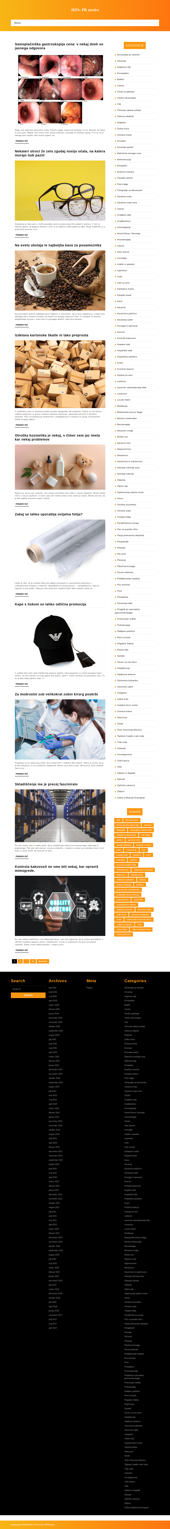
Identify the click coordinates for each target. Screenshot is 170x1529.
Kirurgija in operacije (127, 326)
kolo (143, 850)
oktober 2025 (54, 1026)
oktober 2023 (54, 1130)
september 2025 (56, 1031)
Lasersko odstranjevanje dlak (131, 387)
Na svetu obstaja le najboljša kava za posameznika (58, 245)
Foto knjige (122, 184)
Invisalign (122, 258)
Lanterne (121, 381)
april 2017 (53, 1328)
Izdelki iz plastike (126, 264)
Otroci (120, 498)
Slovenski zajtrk (125, 687)
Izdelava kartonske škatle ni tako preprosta (51, 335)
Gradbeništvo (124, 221)
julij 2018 (52, 1302)
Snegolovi (122, 693)
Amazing (121, 61)
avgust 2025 (54, 1035)
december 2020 (55, 1237)
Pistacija (121, 560)
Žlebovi (120, 791)
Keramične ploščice (127, 313)
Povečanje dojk (124, 603)
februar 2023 (54, 1147)
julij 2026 (52, 988)
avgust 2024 (54, 1087)
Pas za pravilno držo (127, 529)
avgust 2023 (54, 1134)
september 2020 (56, 1250)
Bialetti (120, 79)
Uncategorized (124, 754)
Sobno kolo (122, 699)
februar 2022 (54, 1186)
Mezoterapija (123, 424)
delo (118, 820)
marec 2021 (54, 1229)
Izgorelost (122, 270)
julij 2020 (52, 1259)
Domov (17, 23)
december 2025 (55, 1018)
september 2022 (56, 1160)
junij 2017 (53, 1319)
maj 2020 (53, 1263)
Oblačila (121, 480)
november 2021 (55, 1199)
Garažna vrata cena (127, 202)
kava (119, 850)
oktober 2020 (54, 1246)
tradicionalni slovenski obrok (139, 919)
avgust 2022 (54, 1164)
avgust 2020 (54, 1255)
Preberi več (22, 142)
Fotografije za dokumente (129, 190)
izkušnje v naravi (143, 845)
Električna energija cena (129, 153)
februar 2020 (54, 1272)
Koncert (121, 332)
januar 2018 (54, 1311)
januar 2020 (54, 1276)
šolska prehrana (124, 934)
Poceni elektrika (125, 572)
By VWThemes (48, 1525)
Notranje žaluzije (125, 474)
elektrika (147, 825)
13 (33, 961)
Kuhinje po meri (125, 375)
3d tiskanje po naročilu (128, 55)
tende (119, 919)
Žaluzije (121, 779)
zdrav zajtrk (122, 929)
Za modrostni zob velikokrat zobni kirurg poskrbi (56, 694)
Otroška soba (124, 511)
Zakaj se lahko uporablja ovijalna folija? (49, 514)
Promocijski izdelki (126, 619)
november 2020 (55, 1242)
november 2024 (55, 1074)
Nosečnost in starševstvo (130, 461)
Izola (119, 276)
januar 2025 (54, 1065)
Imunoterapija (124, 239)
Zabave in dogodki (126, 773)
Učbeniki (121, 748)
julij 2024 (52, 1091)
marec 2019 (54, 1289)
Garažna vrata (124, 196)
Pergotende (123, 541)
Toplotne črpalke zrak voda (130, 736)
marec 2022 (54, 1181)
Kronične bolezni (125, 369)
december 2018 (55, 1293)
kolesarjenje (131, 850)
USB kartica (123, 761)
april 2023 (53, 1143)
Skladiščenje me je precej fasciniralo (46, 784)
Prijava (90, 988)
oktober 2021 (54, 1203)
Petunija (121, 548)
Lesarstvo (122, 394)
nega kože (121, 875)
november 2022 (55, 1155)
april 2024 (53, 1104)
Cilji (119, 104)
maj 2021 (53, 1220)
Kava (119, 301)
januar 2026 (54, 1013)
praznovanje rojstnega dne (128, 889)
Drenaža (121, 141)
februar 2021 (54, 1233)
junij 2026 (53, 992)
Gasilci (120, 209)
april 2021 (53, 1224)
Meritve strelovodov (127, 418)
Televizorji (122, 717)
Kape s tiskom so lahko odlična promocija (50, 604)
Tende (120, 724)
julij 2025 (52, 1039)
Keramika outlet (125, 320)
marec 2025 (54, 1056)
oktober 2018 (54, 1298)
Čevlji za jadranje (125, 92)
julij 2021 (52, 1212)
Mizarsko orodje (125, 431)
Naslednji (43, 961)
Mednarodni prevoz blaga (129, 412)
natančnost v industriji (143, 870)
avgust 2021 (54, 1207)
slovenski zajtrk (144, 909)
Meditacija (122, 406)
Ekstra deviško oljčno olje (128, 825)
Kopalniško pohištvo (127, 357)
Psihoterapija (123, 625)
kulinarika (121, 860)
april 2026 (53, 1000)
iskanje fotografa (124, 845)
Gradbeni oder (124, 215)
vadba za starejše (124, 924)
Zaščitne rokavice (126, 785)
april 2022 (53, 1177)
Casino (120, 85)
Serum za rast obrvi (127, 662)
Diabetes (121, 122)
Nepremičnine (124, 449)
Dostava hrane (124, 135)
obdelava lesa (137, 875)
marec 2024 (54, 1108)
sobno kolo (121, 914)
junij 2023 (53, 1138)
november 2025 (55, 1022)
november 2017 (55, 1315)
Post (119, 591)
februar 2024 (54, 1112)
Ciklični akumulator (126, 98)
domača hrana (132, 820)
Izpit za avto (123, 283)
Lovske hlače (123, 400)
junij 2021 (53, 1216)
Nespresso (122, 455)
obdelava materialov (125, 880)
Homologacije (124, 227)
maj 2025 (53, 1048)
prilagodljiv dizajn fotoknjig (128, 895)
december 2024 (55, 1069)
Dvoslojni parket (125, 147)
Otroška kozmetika (126, 504)
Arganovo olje (124, 67)
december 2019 (55, 1280)
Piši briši (121, 554)
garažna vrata (134, 840)
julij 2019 (52, 1285)
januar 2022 (54, 1190)
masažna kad (122, 870)
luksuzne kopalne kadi (126, 865)
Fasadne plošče (125, 178)
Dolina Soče (123, 128)
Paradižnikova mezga (128, 523)
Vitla (119, 767)
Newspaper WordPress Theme (25, 1525)
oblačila (142, 880)
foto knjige (145, 835)
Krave (120, 363)
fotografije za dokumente (141, 830)
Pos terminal (123, 585)
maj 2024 (53, 1100)
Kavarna (121, 307)
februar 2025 (54, 1061)
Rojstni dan (122, 650)
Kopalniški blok (124, 350)
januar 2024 (54, 1117)
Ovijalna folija (124, 517)
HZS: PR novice (85, 10)
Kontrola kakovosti (126, 338)
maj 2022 (53, 1173)
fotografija (121, 830)
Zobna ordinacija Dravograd (131, 798)
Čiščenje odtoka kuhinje (129, 110)
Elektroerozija (124, 159)
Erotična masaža (125, 172)
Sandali (121, 656)
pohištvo (140, 885)
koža (148, 855)
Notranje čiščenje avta (128, 468)
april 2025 (53, 1052)
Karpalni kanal (124, 295)
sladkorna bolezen (124, 909)
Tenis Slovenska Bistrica (129, 730)
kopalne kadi (122, 855)
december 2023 (55, 1121)
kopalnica (137, 855)
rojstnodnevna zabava (126, 904)
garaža (120, 840)
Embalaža (122, 165)
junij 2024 (53, 1095)
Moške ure (122, 437)
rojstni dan (138, 899)
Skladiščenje (123, 668)
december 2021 (55, 1194)
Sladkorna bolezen (126, 674)
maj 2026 (53, 996)
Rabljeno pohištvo (126, 631)
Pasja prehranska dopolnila (130, 535)
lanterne (133, 860)
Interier (120, 246)
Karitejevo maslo (125, 289)
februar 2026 (54, 1009)
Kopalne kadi (123, 344)
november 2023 (55, 1125)
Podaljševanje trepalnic (128, 578)
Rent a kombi (123, 637)
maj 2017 (53, 1324)
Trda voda (122, 742)
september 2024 (56, 1082)
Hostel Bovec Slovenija (128, 233)
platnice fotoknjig (124, 885)
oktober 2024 (54, 1078)
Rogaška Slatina (125, 643)
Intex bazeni (123, 252)
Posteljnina (122, 597)
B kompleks (123, 73)
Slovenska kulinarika (127, 680)
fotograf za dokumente (126, 835)
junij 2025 (53, 1043)
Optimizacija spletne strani (130, 492)
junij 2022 (53, 1168)
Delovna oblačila (125, 116)
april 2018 (53, 1306)
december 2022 (55, 1151)
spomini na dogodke (140, 914)
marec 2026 (54, 1005)
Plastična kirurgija (126, 566)
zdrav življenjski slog (141, 929)
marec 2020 (54, 1267)
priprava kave (122, 899)
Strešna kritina (124, 711)
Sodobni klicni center (127, 705)
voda (139, 924)
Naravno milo (123, 443)
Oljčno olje (122, 486)
